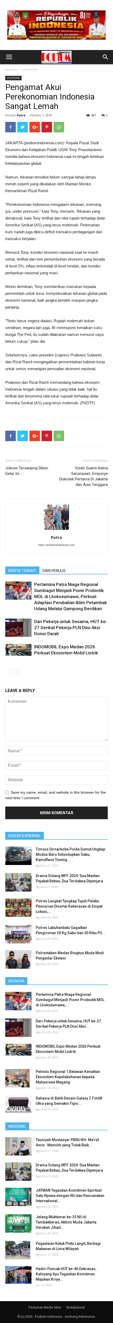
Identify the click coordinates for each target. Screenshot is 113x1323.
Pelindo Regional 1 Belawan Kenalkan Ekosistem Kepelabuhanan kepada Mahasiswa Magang (68, 1077)
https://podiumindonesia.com (56, 544)
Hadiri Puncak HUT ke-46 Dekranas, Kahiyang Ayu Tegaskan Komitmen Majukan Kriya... (66, 1274)
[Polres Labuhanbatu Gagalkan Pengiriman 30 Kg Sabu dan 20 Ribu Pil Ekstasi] (18, 934)
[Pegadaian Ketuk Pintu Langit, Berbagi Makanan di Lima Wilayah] (17, 1250)
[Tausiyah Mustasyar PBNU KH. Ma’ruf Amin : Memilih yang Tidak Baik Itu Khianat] (18, 1146)
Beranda (11, 69)
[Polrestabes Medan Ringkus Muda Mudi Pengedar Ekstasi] (18, 959)
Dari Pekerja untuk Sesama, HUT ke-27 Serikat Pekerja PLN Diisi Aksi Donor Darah (70, 627)
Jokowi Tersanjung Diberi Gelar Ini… (26, 471)
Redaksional (75, 1307)
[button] (105, 57)
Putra (21, 115)
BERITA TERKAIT (22, 571)
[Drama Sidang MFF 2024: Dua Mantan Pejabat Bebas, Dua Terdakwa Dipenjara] (18, 882)
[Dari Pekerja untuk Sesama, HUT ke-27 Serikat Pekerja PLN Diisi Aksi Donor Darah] (18, 628)
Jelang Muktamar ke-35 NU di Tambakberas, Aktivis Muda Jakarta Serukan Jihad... (66, 1222)
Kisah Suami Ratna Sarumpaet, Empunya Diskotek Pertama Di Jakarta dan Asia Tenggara (83, 476)
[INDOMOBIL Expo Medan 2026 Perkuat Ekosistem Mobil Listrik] (18, 650)
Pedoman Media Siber (45, 1307)
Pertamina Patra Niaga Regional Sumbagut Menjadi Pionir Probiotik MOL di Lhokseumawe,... (70, 999)
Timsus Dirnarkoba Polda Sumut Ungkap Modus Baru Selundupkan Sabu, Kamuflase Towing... (70, 854)
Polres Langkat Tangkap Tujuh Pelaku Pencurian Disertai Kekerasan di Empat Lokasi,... (69, 906)
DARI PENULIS (54, 571)
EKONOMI (30, 69)
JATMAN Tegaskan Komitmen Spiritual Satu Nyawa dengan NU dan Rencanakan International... (70, 1195)
